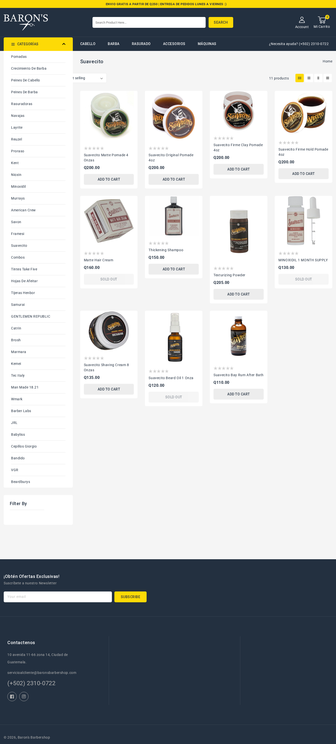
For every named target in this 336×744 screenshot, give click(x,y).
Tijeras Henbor (23, 293)
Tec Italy (18, 375)
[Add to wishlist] (131, 97)
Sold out (108, 279)
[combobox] (149, 22)
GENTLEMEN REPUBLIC (30, 316)
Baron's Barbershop (34, 737)
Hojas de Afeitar (24, 281)
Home (327, 61)
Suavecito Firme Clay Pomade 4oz (238, 147)
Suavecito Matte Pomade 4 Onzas (106, 157)
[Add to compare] (131, 106)
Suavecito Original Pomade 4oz (171, 157)
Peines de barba (24, 92)
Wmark (17, 399)
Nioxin (16, 175)
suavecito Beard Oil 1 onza (171, 378)
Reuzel (16, 139)
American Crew (23, 210)
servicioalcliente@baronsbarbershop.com (41, 673)
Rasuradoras (21, 104)
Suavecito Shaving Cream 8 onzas (106, 367)
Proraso (17, 151)
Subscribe (130, 597)
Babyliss (18, 434)
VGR (14, 470)
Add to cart (109, 179)
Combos (18, 257)
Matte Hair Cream (98, 260)
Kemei (16, 364)
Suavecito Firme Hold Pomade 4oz (303, 151)
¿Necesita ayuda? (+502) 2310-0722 (299, 44)
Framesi (17, 234)
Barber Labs (21, 411)
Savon (16, 222)
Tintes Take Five (24, 269)
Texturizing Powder (229, 275)
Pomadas (19, 57)
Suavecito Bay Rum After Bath (239, 375)
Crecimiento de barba (28, 68)
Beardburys (20, 482)
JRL (14, 423)
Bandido (18, 458)
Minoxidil (18, 186)
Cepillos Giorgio (24, 446)
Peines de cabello (25, 80)
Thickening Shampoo (166, 250)
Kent (15, 163)
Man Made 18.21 (25, 387)
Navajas (18, 116)
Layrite (17, 127)
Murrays (18, 198)
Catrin (16, 328)
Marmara (18, 352)
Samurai (18, 305)
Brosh (16, 340)
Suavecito (19, 246)
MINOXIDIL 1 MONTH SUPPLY (303, 260)
